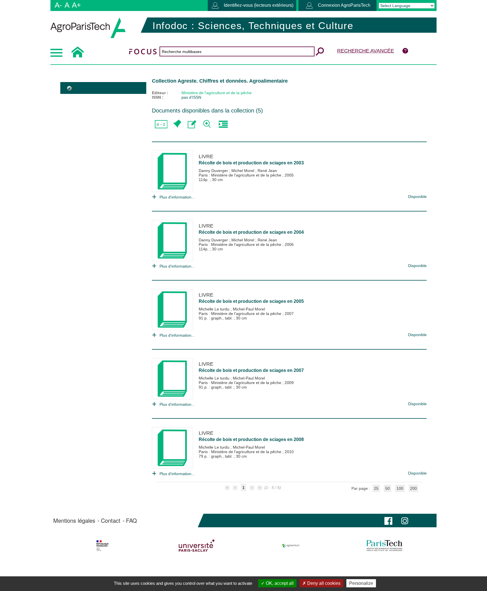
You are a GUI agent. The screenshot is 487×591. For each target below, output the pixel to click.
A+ (76, 5)
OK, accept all (279, 583)
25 (376, 488)
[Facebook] (388, 520)
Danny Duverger (214, 170)
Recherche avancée (365, 51)
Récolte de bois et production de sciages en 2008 (251, 439)
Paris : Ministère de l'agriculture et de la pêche (240, 175)
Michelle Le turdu (215, 309)
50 (387, 488)
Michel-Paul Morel (249, 309)
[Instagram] (404, 520)
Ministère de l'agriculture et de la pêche (216, 93)
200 (413, 488)
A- (58, 5)
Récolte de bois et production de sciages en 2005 (251, 301)
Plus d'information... (177, 197)
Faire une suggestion (192, 124)
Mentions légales (74, 520)
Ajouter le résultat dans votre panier (176, 124)
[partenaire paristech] (384, 546)
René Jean (267, 170)
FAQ (131, 520)
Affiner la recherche (207, 124)
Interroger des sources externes (223, 124)
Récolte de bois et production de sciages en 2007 (251, 370)
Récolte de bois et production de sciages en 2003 (251, 162)
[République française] (102, 546)
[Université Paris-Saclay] (196, 546)
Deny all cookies (323, 583)
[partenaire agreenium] (291, 546)
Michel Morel (243, 170)
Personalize (361, 583)
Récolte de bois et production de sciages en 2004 (251, 232)
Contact (110, 520)
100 (400, 488)
